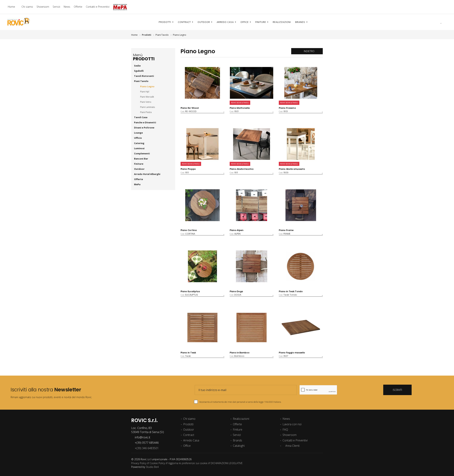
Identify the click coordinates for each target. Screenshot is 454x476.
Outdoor (204, 22)
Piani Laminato (147, 107)
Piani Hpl (144, 91)
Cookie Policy (157, 463)
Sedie (137, 65)
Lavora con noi (292, 424)
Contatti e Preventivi (97, 6)
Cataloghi (239, 446)
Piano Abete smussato (292, 168)
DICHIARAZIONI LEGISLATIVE (227, 463)
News (67, 6)
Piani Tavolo (162, 34)
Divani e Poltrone (144, 127)
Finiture (260, 22)
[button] (436, 21)
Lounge (138, 132)
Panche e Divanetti (145, 122)
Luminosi (139, 148)
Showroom (43, 6)
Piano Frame (286, 230)
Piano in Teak (188, 352)
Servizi (56, 6)
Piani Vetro (145, 101)
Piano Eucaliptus (190, 291)
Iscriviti (397, 390)
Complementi (142, 153)
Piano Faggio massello (292, 352)
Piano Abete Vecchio (241, 168)
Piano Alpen (236, 230)
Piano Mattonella (240, 107)
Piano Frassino (287, 107)
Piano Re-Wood (190, 107)
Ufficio (138, 137)
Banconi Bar (141, 158)
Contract (184, 22)
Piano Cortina (189, 230)
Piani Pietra (146, 112)
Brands (300, 22)
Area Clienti (292, 446)
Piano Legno (179, 34)
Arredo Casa (225, 22)
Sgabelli (139, 70)
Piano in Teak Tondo (291, 291)
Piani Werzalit (147, 96)
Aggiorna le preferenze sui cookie (187, 463)
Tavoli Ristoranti (144, 76)
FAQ (285, 429)
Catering (139, 143)
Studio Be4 (152, 467)
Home (11, 6)
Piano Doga (236, 291)
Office (244, 22)
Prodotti (165, 22)
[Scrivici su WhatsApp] (446, 7)
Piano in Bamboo (240, 352)
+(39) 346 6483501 (146, 448)
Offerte (78, 6)
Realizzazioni (282, 22)
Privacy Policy (138, 463)
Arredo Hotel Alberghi (147, 174)
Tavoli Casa (141, 117)
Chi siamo (27, 6)
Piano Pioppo (188, 168)
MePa (137, 184)
